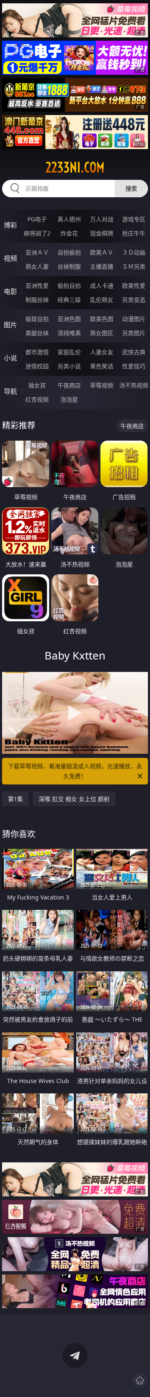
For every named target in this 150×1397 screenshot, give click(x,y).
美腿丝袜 (37, 333)
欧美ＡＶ (101, 252)
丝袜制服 (69, 266)
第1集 (15, 799)
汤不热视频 (133, 385)
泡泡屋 (69, 399)
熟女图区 (101, 333)
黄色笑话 (101, 366)
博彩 (10, 225)
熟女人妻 (37, 266)
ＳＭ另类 (133, 266)
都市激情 (37, 352)
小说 (10, 358)
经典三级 (69, 300)
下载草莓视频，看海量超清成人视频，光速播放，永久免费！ (75, 771)
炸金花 (69, 233)
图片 (10, 324)
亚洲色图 (69, 319)
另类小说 (69, 366)
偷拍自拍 (69, 285)
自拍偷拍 (69, 252)
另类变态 (133, 300)
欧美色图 (101, 319)
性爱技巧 (133, 366)
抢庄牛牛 (133, 233)
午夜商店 (69, 385)
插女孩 (37, 385)
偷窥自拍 (37, 319)
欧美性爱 (133, 285)
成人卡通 (101, 285)
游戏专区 (133, 219)
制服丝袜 (37, 300)
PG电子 (37, 219)
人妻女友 (101, 352)
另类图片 (133, 333)
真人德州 (69, 219)
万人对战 (101, 219)
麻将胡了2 (37, 233)
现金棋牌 (101, 233)
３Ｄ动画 (133, 252)
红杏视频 (37, 399)
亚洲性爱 (37, 285)
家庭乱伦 (69, 352)
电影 (10, 291)
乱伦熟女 (101, 300)
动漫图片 (133, 319)
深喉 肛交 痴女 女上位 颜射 (74, 799)
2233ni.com (75, 167)
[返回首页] (139, 1380)
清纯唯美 (69, 333)
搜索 (131, 188)
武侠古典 (133, 352)
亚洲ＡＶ (37, 252)
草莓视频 (101, 385)
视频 (10, 258)
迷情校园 (37, 366)
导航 (10, 391)
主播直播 (101, 266)
